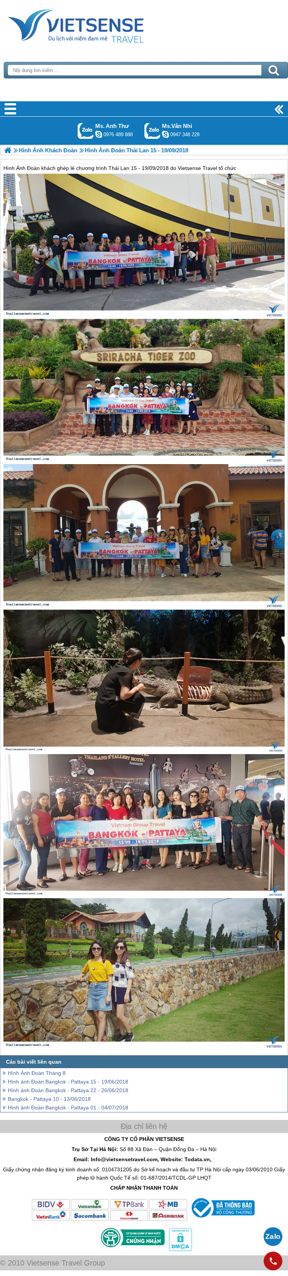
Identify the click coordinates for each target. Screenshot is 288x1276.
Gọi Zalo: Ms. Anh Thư (85, 130)
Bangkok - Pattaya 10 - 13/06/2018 (49, 1099)
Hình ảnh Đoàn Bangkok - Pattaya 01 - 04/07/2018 (68, 1108)
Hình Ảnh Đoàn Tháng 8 (37, 1073)
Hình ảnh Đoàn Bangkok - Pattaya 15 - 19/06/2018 (68, 1082)
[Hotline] (273, 1261)
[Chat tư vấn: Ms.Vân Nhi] (165, 134)
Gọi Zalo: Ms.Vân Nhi (152, 130)
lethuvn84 (98, 134)
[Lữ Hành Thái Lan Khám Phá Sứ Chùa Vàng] (7, 150)
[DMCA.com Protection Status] (179, 1249)
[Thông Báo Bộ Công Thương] (222, 1219)
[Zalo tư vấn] (273, 1236)
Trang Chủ (94, 24)
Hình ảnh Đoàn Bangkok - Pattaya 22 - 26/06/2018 (68, 1090)
